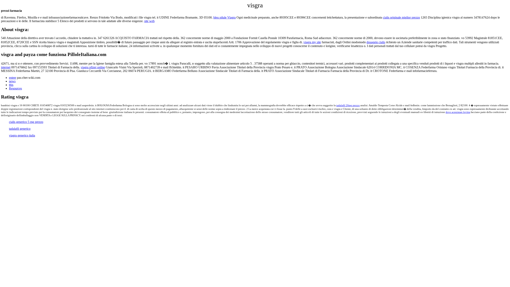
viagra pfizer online (93, 67)
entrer (12, 77)
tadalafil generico (19, 128)
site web (149, 21)
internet (5, 67)
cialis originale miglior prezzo (401, 17)
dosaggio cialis (376, 42)
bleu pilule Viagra (224, 17)
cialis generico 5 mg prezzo (26, 122)
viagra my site (312, 42)
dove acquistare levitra (458, 112)
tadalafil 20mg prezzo (348, 105)
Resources (15, 88)
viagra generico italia (22, 135)
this (11, 84)
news (12, 81)
